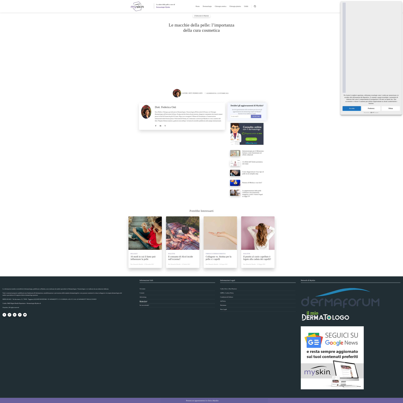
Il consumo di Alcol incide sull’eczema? (180, 257)
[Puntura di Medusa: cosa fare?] (235, 183)
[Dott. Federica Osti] (177, 93)
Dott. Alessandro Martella (137, 264)
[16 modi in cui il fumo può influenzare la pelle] (145, 233)
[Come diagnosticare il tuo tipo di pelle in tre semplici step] (235, 173)
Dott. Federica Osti (195, 93)
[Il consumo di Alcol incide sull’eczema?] (182, 233)
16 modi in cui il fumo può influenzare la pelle (143, 257)
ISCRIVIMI (256, 116)
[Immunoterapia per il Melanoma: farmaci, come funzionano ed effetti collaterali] (235, 153)
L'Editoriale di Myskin (201, 16)
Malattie (171, 253)
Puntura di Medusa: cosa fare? (252, 182)
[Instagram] (9, 315)
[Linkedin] (160, 125)
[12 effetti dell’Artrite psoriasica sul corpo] (235, 163)
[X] (165, 125)
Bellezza (134, 253)
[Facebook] (155, 125)
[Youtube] (25, 315)
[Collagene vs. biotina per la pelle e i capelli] (220, 233)
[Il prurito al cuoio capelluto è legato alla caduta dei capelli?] (258, 233)
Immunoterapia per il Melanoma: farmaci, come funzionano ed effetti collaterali (253, 153)
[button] (255, 6)
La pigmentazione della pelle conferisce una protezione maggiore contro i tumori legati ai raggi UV (252, 193)
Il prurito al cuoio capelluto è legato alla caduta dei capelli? (257, 257)
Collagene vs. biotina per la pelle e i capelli (218, 257)
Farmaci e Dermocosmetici (216, 253)
